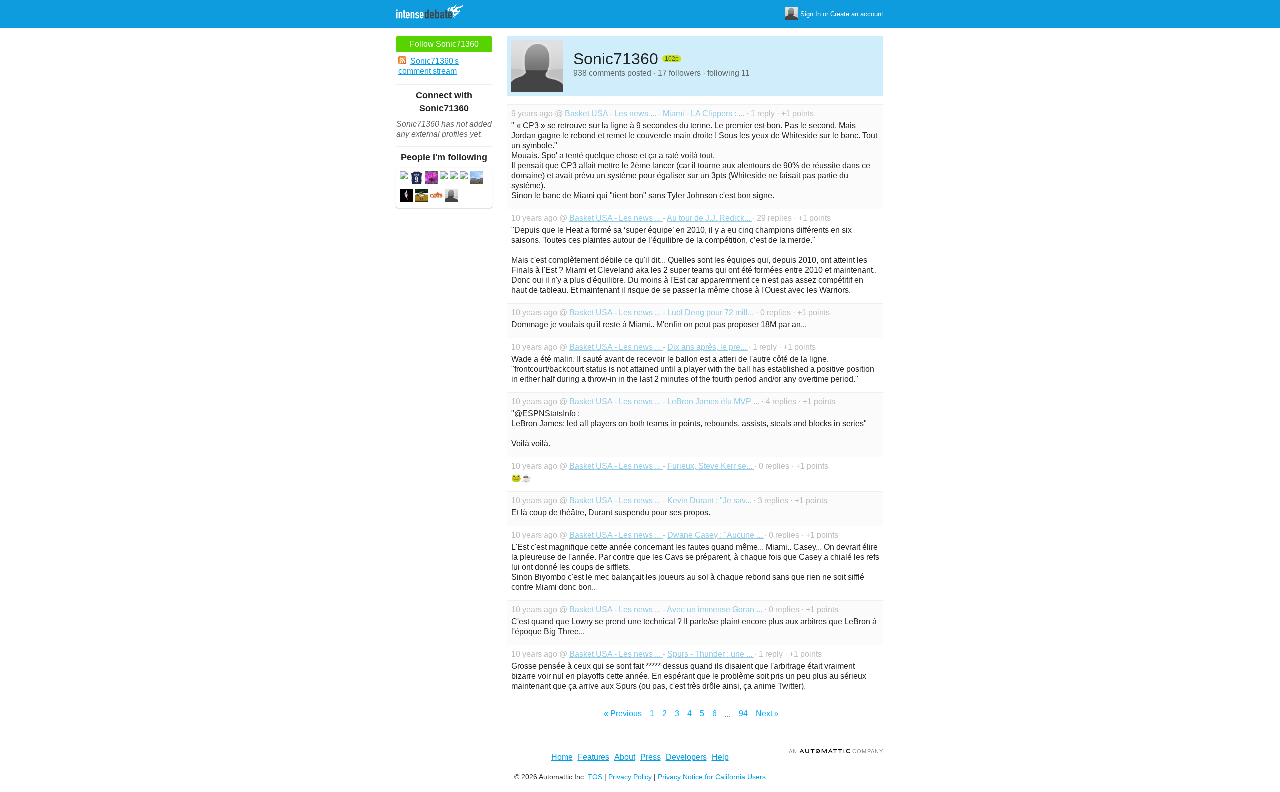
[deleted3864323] (404, 176)
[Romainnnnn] (416, 179)
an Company (836, 751)
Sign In (810, 14)
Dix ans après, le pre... (708, 347)
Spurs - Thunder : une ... (711, 654)
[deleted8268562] (454, 176)
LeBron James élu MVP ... (715, 401)
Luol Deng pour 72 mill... (712, 312)
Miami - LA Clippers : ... (704, 113)
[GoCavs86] (436, 196)
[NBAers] (406, 196)
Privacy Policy (630, 777)
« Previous (623, 713)
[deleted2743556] (464, 176)
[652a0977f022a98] (421, 196)
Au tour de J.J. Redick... (709, 218)
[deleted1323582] (444, 176)
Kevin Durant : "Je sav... (711, 500)
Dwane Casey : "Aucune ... (716, 535)
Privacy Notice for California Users (712, 777)
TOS (595, 777)
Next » (767, 713)
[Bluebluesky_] (476, 179)
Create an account (857, 14)
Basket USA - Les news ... (611, 113)
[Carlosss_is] (431, 179)
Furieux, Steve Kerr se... (711, 466)
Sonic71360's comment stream (428, 66)
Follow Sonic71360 (444, 44)
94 (743, 713)
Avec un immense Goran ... (715, 609)
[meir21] (451, 196)
